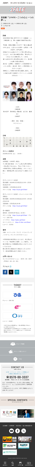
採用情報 (11, 425)
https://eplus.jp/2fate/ (18, 220)
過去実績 (18, 425)
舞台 (3, 28)
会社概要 (5, 425)
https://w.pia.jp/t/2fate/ (20, 189)
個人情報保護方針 (27, 425)
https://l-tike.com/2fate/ (23, 222)
